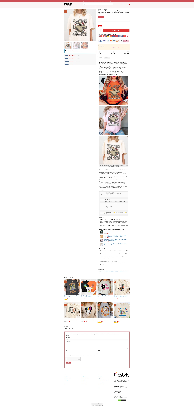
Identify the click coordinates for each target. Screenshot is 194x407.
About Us (66, 376)
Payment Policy (84, 383)
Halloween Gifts (115, 271)
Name (67, 350)
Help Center (122, 4)
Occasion (96, 7)
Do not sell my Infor (101, 383)
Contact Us (100, 376)
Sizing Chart (100, 378)
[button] (128, 4)
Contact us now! (117, 385)
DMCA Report (100, 385)
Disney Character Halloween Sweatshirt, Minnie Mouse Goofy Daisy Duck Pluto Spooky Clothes (121, 296)
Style (99, 19)
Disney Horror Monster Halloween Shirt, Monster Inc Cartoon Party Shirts (88, 296)
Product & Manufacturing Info (103, 380)
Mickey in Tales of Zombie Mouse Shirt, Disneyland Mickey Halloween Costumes (71, 296)
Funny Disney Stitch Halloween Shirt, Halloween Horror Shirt (104, 296)
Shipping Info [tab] (107, 57)
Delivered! (127, 54)
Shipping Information (85, 378)
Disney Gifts (106, 9)
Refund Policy (83, 381)
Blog (112, 7)
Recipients (107, 7)
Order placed (101, 54)
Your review (68, 341)
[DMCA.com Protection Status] (122, 400)
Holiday (101, 7)
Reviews (65, 381)
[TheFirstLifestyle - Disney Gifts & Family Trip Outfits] (69, 4)
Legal (99, 387)
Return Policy (83, 380)
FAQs (65, 383)
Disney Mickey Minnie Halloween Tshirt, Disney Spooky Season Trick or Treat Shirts (88, 319)
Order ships (114, 54)
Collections (83, 7)
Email (99, 350)
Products (90, 7)
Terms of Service (84, 385)
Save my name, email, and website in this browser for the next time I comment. (81, 355)
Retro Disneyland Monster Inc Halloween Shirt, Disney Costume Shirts (121, 319)
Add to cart (116, 30)
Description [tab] (101, 57)
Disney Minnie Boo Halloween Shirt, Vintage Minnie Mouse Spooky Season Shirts (71, 319)
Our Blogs (66, 380)
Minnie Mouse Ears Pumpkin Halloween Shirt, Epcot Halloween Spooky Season (105, 319)
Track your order (67, 378)
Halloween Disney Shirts (102, 272)
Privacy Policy (83, 376)
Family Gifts (111, 271)
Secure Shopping (101, 381)
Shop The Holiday (120, 271)
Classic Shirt (107, 271)
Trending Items (100, 9)
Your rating (68, 337)
